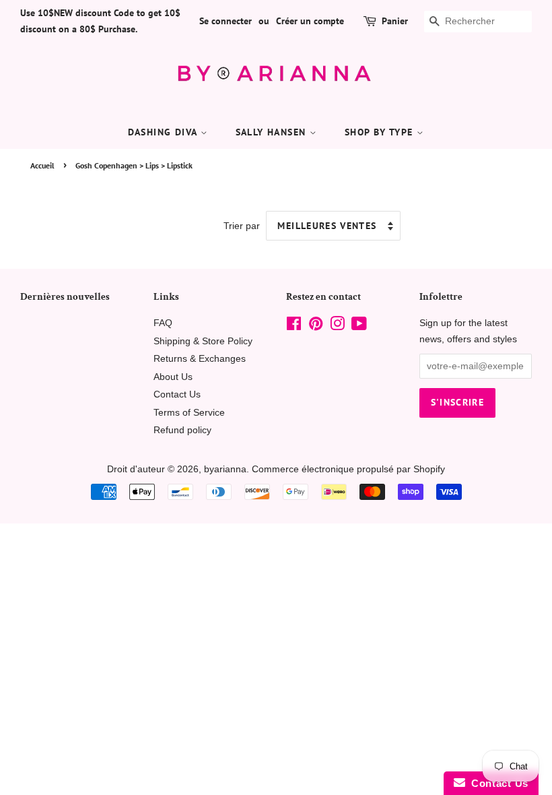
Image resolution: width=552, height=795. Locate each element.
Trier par (241, 225)
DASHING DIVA (164, 132)
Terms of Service (189, 413)
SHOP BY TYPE (381, 132)
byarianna (225, 469)
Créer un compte (310, 21)
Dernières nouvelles (65, 296)
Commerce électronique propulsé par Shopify (348, 469)
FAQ (162, 323)
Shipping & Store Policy (202, 341)
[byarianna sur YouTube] (359, 326)
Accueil (42, 165)
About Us (173, 377)
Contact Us (177, 394)
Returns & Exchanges (199, 359)
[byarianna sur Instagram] (337, 326)
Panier (395, 21)
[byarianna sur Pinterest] (315, 326)
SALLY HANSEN (273, 132)
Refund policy (182, 430)
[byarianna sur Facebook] (294, 326)
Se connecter (225, 21)
